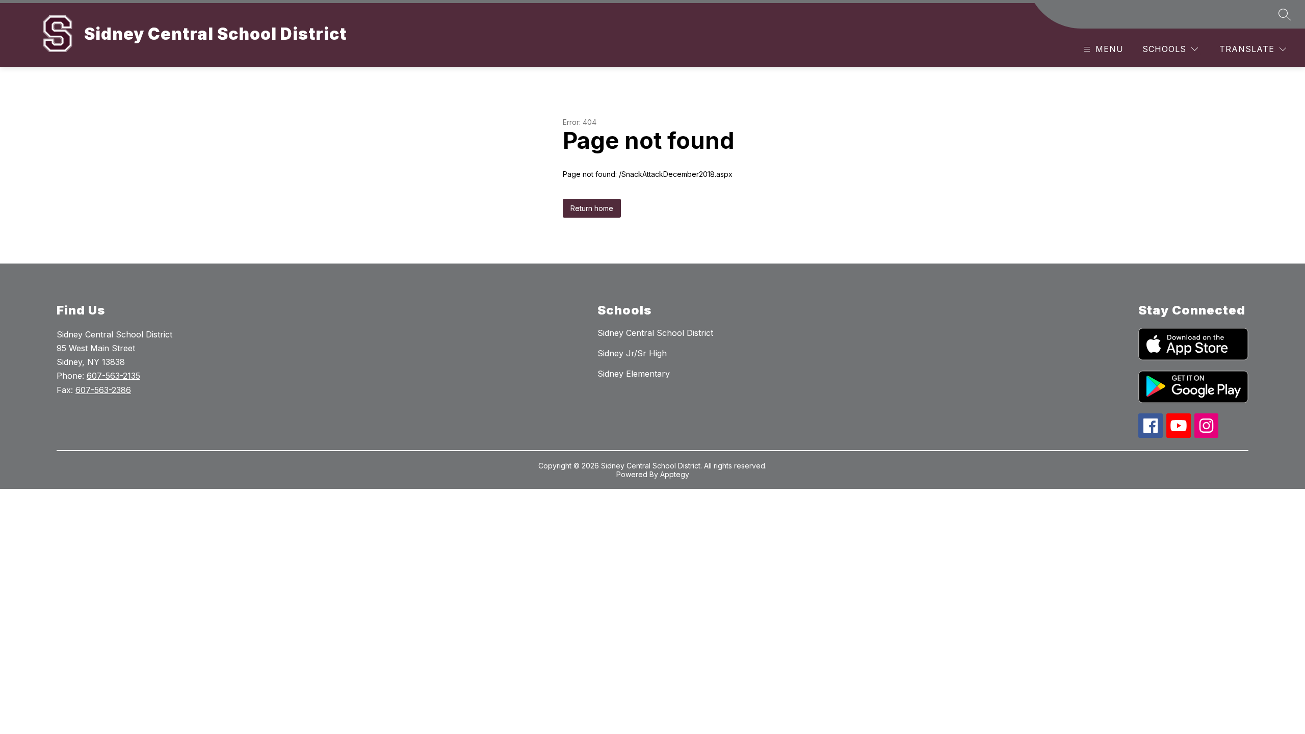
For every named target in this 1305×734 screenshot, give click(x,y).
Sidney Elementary (633, 374)
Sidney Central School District (655, 333)
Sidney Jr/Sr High (632, 353)
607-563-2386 (103, 390)
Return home (591, 208)
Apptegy (674, 474)
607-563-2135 (113, 376)
